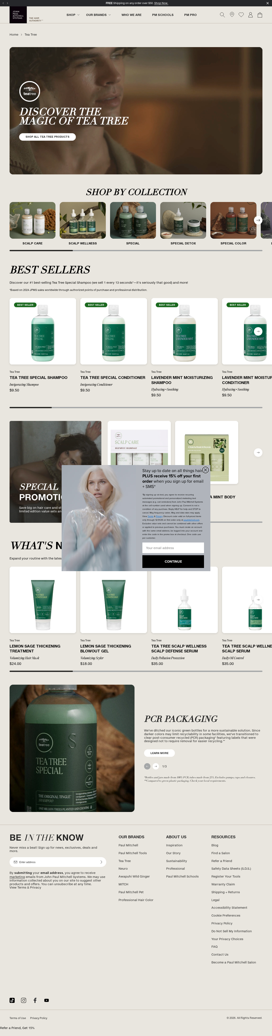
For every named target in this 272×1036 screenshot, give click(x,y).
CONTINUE (173, 561)
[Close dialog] (205, 470)
